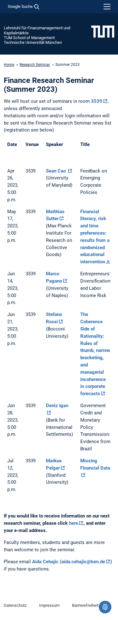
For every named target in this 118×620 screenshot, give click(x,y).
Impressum (49, 605)
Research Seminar (35, 64)
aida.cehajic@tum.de (83, 561)
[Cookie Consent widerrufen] (105, 607)
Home (9, 64)
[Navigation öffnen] (107, 6)
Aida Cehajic (45, 561)
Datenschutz (15, 605)
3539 (96, 101)
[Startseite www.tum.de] (102, 31)
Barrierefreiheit (85, 605)
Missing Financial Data (95, 464)
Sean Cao (56, 171)
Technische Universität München (33, 42)
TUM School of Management (29, 37)
